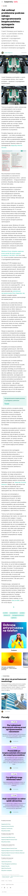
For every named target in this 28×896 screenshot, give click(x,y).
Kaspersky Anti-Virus (5, 824)
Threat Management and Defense (9, 863)
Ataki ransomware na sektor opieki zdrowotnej (14, 800)
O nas (6, 880)
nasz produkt (16, 600)
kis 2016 (5, 5)
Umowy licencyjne (5, 877)
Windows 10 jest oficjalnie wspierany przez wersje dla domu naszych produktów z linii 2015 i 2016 (12, 253)
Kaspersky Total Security (6, 828)
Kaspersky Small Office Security (8, 837)
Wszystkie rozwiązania (6, 870)
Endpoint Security (5, 866)
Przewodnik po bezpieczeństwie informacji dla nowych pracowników (14, 753)
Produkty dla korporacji (7, 858)
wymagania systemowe (18, 615)
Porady (14, 721)
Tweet (6, 404)
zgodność (13, 617)
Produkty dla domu (6, 820)
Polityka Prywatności (6, 876)
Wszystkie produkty (5, 830)
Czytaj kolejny (6, 676)
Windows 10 (7, 615)
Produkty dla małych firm (7, 833)
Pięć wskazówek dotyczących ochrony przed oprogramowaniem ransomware (14, 728)
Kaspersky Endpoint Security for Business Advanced (12, 852)
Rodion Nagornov (8, 52)
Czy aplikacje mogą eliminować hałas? (14, 778)
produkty (22, 613)
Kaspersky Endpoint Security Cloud (9, 839)
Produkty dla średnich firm (8, 845)
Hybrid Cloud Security (6, 868)
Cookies (11, 877)
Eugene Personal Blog (9, 884)
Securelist (3, 884)
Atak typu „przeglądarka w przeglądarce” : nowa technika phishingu (9, 668)
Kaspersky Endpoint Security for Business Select (12, 850)
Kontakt (2, 880)
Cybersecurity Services (6, 861)
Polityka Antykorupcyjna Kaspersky (17, 876)
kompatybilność (13, 613)
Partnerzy (10, 880)
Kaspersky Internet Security (7, 826)
